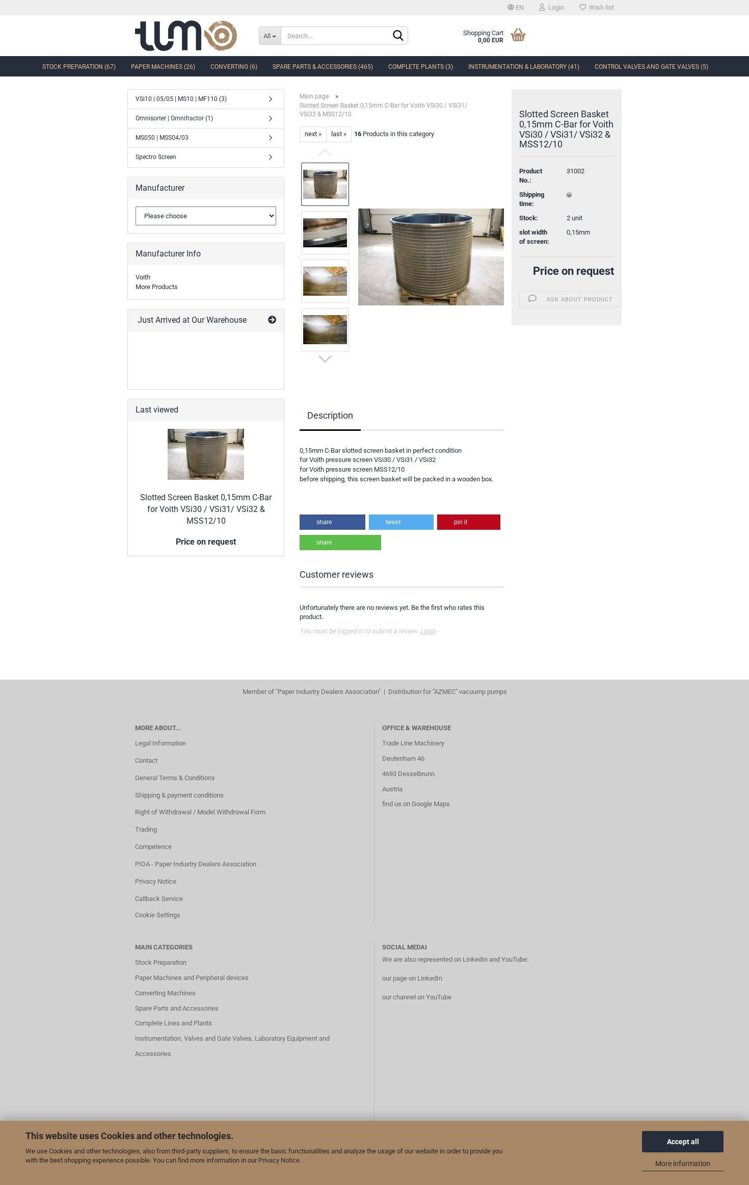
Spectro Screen (156, 157)
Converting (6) (233, 66)
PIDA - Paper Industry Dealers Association (195, 864)
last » (338, 134)
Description (330, 415)
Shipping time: (531, 199)
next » (313, 134)
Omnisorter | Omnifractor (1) (174, 118)
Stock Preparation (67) (79, 66)
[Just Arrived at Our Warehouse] (272, 320)
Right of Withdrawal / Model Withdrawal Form (200, 812)
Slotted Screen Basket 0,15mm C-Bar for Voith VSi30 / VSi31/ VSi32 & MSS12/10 (206, 509)
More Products (157, 287)
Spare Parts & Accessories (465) (323, 66)
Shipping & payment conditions (179, 795)
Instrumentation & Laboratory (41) (523, 66)
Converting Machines (165, 993)
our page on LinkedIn (412, 978)
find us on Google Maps (416, 804)
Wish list (600, 7)
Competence (153, 847)
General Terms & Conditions (175, 778)
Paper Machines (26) (163, 66)
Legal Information (160, 743)
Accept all (683, 1142)
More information (682, 1164)
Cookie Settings (157, 915)
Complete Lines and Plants (173, 1023)
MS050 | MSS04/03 (162, 137)
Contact (146, 760)
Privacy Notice (279, 1160)
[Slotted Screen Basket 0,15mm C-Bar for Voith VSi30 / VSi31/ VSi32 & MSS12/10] (431, 256)
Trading (146, 829)
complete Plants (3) (420, 66)
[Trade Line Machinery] (189, 35)
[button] (332, 522)
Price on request (573, 271)
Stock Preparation (160, 962)
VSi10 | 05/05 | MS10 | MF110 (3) (181, 98)
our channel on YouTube (416, 997)
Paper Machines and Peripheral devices (192, 978)
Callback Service (159, 899)
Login (554, 7)
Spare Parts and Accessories (177, 1008)
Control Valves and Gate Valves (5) (651, 66)
